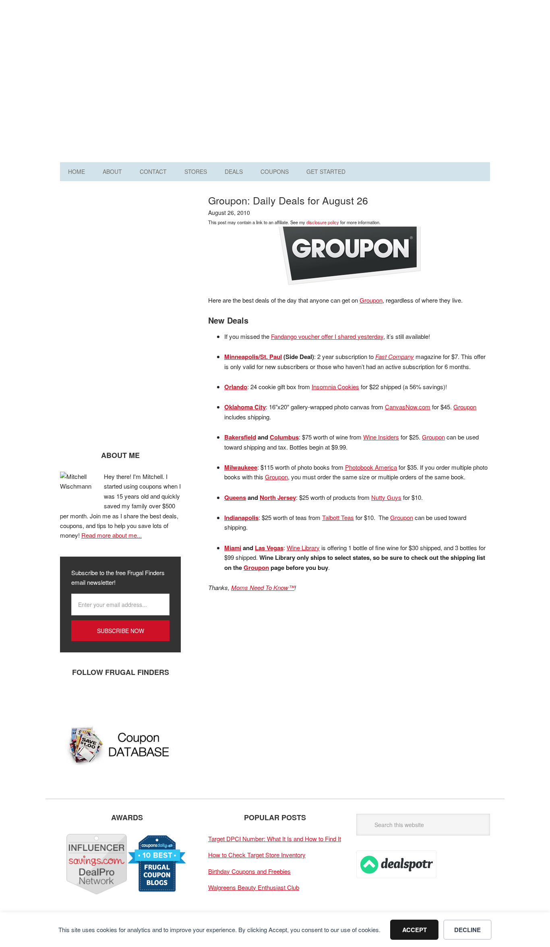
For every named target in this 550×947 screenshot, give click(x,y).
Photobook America (371, 467)
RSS (142, 699)
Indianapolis (241, 517)
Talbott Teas (338, 517)
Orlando (235, 386)
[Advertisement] (343, 83)
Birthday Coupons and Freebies (249, 871)
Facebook (70, 699)
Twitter (94, 699)
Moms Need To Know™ (262, 587)
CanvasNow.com (407, 406)
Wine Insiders (381, 437)
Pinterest (118, 699)
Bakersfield (240, 437)
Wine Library (303, 547)
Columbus (284, 437)
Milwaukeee (240, 467)
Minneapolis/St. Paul (253, 356)
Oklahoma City (245, 406)
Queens (235, 497)
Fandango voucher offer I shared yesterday (327, 336)
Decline (467, 929)
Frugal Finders (105, 45)
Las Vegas (269, 547)
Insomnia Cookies (335, 386)
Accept (414, 929)
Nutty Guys (386, 497)
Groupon (371, 300)
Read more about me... (111, 535)
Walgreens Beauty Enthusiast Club (253, 887)
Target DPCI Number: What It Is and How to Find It (274, 838)
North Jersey (278, 497)
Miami (232, 547)
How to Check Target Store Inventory (257, 854)
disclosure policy (322, 222)
